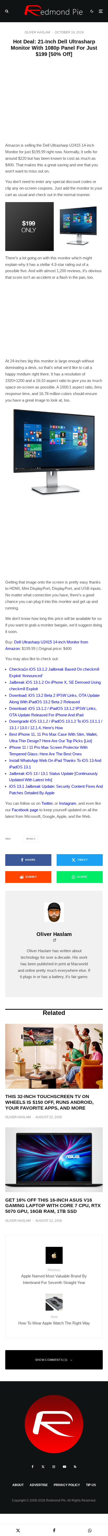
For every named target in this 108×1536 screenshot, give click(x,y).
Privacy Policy (67, 1485)
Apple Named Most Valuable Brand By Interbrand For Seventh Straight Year (54, 1276)
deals (31, 839)
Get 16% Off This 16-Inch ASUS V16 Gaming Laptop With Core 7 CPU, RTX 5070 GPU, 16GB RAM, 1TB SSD (53, 1205)
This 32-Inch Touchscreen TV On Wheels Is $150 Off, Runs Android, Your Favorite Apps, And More (49, 1102)
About (18, 1485)
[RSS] (75, 1466)
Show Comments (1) (51, 1359)
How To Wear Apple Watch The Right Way (54, 1320)
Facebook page (25, 810)
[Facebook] (32, 1466)
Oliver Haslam (37, 32)
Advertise (39, 1485)
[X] (42, 1466)
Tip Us (91, 1485)
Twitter (46, 803)
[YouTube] (64, 1466)
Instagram (67, 803)
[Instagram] (53, 1466)
